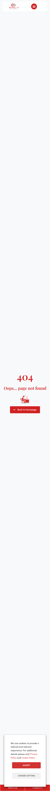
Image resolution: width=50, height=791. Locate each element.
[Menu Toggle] (34, 6)
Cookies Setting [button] (26, 775)
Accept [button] (26, 765)
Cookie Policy (28, 757)
